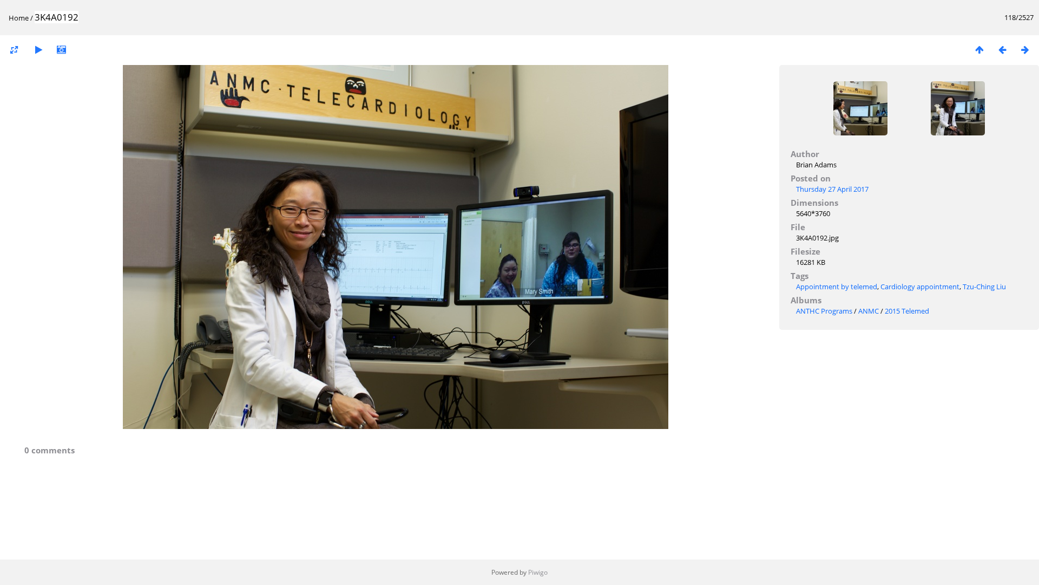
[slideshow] (38, 49)
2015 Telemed (907, 311)
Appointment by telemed (836, 286)
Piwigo (538, 572)
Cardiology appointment (919, 286)
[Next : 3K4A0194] (1025, 49)
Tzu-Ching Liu (984, 286)
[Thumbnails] (979, 49)
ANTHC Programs (824, 311)
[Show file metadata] (61, 49)
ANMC (868, 311)
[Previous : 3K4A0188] (1002, 49)
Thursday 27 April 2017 (832, 189)
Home (19, 18)
